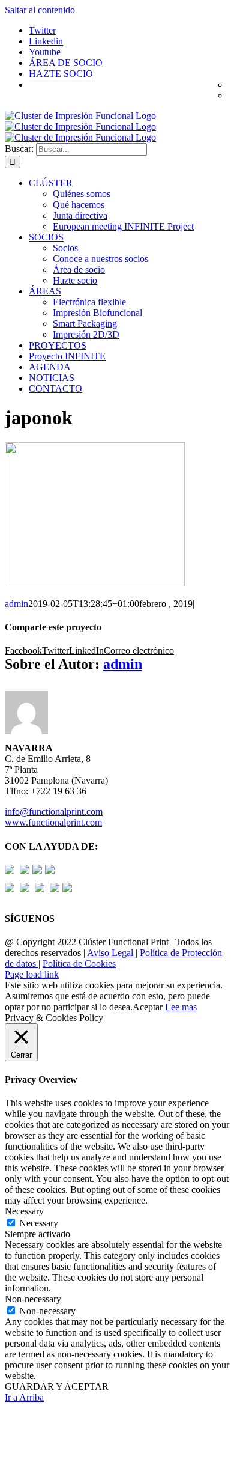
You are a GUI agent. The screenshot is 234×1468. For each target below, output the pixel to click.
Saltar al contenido (40, 10)
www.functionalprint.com (53, 822)
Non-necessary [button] (33, 1299)
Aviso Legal (111, 953)
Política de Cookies (79, 963)
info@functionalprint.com (54, 811)
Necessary (38, 1223)
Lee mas (181, 1007)
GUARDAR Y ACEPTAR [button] (57, 1386)
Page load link (32, 974)
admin (16, 603)
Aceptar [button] (148, 1007)
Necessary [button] (24, 1211)
